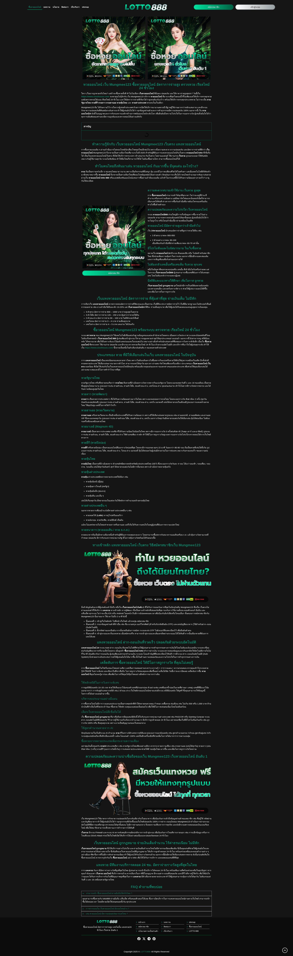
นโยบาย (56, 7)
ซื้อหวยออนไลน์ (34, 7)
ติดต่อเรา (65, 7)
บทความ (46, 7)
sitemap (85, 7)
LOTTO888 (145, 952)
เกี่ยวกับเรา (75, 7)
